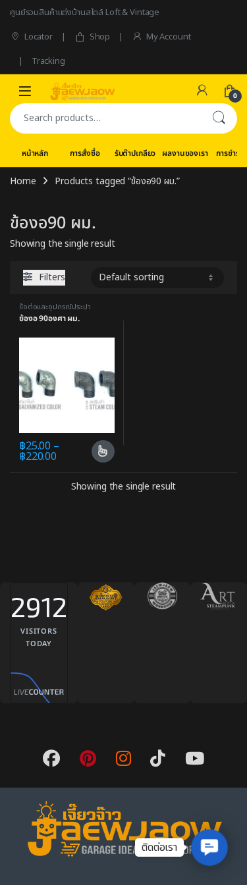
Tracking (48, 61)
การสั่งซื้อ (84, 153)
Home (23, 181)
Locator (38, 36)
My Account (168, 36)
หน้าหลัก (35, 153)
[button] (209, 847)
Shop (100, 36)
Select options (98, 451)
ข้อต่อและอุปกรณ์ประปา (55, 307)
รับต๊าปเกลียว (135, 153)
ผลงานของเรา (184, 153)
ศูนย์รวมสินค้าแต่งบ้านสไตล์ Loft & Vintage (84, 12)
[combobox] (105, 118)
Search (218, 118)
